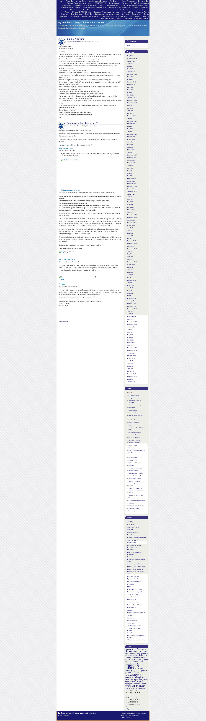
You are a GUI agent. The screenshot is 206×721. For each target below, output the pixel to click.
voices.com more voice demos (137, 500)
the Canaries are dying (134, 682)
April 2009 (130, 368)
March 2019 (130, 129)
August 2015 (131, 225)
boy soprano (134, 655)
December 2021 (132, 84)
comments (135, 657)
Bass (127, 655)
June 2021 (130, 87)
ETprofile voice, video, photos (137, 405)
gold (135, 659)
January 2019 (131, 131)
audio (139, 653)
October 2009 (131, 353)
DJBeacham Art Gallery (118, 3)
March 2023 (130, 69)
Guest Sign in (132, 542)
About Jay (130, 521)
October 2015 (131, 220)
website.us (131, 503)
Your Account (132, 596)
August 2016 (131, 194)
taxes (146, 680)
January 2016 (131, 212)
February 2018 (131, 149)
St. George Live (137, 677)
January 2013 (131, 282)
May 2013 (130, 272)
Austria (144, 653)
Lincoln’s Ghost (133, 445)
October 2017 (131, 160)
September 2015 (132, 222)
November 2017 (132, 157)
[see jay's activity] (66, 190)
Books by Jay (131, 535)
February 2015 (131, 241)
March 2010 (130, 340)
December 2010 (132, 322)
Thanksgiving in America (90, 16)
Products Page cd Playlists (135, 605)
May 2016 (130, 202)
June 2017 (130, 168)
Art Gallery (130, 529)
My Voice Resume (133, 470)
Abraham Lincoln (136, 651)
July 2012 (130, 288)
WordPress (131, 713)
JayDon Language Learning (70, 8)
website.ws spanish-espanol (136, 505)
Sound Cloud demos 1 (135, 475)
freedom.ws (132, 407)
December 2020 (132, 100)
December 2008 (132, 376)
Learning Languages (134, 442)
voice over (138, 685)
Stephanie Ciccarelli (66, 148)
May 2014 (130, 254)
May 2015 (130, 233)
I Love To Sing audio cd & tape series (134, 5)
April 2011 (130, 314)
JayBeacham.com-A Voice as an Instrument (81, 22)
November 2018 (132, 134)
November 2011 (131, 306)
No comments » (65, 118)
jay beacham (76, 190)
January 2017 (131, 181)
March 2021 (130, 95)
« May (127, 709)
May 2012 (130, 290)
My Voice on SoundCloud (135, 468)
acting (127, 653)
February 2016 (131, 209)
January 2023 (131, 71)
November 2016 (132, 186)
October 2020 (131, 105)
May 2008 (130, 379)
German (129, 659)
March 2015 (130, 238)
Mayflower (139, 668)
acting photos (132, 398)
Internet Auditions (75, 39)
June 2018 (130, 142)
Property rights (136, 673)
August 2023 (131, 61)
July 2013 (130, 267)
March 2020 (130, 113)
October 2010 (131, 327)
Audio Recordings (132, 532)
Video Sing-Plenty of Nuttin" (136, 495)
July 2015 (130, 228)
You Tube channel (134, 508)
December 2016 (132, 183)
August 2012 (131, 285)
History (140, 660)
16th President (130, 649)
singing (136, 675)
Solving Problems (132, 620)
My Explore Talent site (135, 462)
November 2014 (132, 243)
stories (127, 680)
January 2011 (131, 319)
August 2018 (131, 139)
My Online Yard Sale (83, 10)
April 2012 (130, 293)
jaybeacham (76, 41)
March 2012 (130, 295)
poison (128, 673)
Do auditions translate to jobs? (82, 123)
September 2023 (132, 58)
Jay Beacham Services (135, 432)
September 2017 (132, 162)
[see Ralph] (62, 252)
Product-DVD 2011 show (81, 12)
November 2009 (132, 350)
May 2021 (130, 89)
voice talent (130, 688)
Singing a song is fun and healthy (107, 14)
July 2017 (130, 165)
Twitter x (131, 492)
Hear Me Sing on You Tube (136, 415)
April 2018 (130, 147)
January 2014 (131, 259)
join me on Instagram (134, 437)
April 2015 (130, 236)
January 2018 (131, 152)
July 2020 (130, 108)
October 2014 (131, 246)
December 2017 (132, 155)
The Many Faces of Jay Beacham (114, 16)
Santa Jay (88, 14)
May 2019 (130, 126)
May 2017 (130, 170)
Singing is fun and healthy (136, 473)
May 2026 (130, 56)
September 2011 (132, 309)
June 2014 (130, 251)
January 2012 (131, 301)
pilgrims (135, 671)
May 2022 (130, 76)
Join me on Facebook (134, 434)
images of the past (134, 422)
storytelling (137, 679)
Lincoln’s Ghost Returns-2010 (94, 8)
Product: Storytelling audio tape (106, 12)
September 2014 (132, 249)
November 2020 (132, 102)
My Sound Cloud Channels (104, 10)
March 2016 (130, 207)
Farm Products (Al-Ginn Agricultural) (88, 5)
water (138, 688)
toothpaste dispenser (133, 684)
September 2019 (132, 123)
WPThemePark (125, 717)
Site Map (125, 14)
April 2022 (130, 79)
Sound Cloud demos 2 (135, 478)
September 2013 (132, 262)
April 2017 (130, 173)
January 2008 (131, 381)
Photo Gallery (142, 10)
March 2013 (130, 277)
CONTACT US (100, 3)
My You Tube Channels (125, 10)
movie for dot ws (133, 457)
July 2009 (130, 361)
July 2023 (130, 63)
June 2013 (130, 269)
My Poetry (131, 465)
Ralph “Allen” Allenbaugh (67, 259)
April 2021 (130, 92)
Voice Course (134, 16)
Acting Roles (131, 524)
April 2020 (130, 110)
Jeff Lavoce (62, 284)
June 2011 (130, 311)
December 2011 (131, 303)
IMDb (130, 425)
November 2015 (132, 217)
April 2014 (130, 256)
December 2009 (132, 348)
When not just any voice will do (136, 18)
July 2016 (130, 196)
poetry (144, 670)
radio (142, 673)
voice (128, 686)
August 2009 (131, 358)
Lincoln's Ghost (132, 667)
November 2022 (132, 74)
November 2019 (132, 121)
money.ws (131, 455)
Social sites (136, 14)
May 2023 (130, 66)
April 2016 (130, 204)
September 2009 (132, 355)
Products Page (127, 12)
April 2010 (130, 337)
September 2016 (132, 191)
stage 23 (131, 485)
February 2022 (131, 82)
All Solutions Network (133, 527)
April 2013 (130, 275)
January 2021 (131, 97)
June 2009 (130, 363)
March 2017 (130, 176)
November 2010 (132, 324)
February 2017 (131, 178)
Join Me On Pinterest (134, 440)
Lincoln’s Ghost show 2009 (119, 8)
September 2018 (132, 136)
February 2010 (131, 342)
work (143, 688)
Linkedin (131, 448)
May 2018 (130, 144)
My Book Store (133, 460)
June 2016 (130, 199)
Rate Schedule (76, 14)
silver (130, 675)
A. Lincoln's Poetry (134, 395)
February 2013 (131, 280)
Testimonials (74, 16)
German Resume (112, 5)
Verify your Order (133, 594)
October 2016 (131, 189)
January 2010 (131, 345)
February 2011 (131, 316)
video (144, 684)
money (128, 670)
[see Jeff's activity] (62, 279)
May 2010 (130, 335)
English (142, 657)
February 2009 (131, 374)
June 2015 (130, 230)
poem (139, 671)
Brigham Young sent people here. (79, 3)
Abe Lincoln (142, 649)
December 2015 (132, 215)
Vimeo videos (132, 497)
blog (98, 41)
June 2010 (130, 332)
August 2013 (131, 264)
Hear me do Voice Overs (135, 413)
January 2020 (131, 118)
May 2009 (130, 366)
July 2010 (130, 329)
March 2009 (130, 371)
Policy (67, 12)
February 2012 (131, 298)
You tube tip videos (134, 511)
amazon (133, 653)
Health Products (133, 410)
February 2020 (131, 116)
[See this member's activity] (69, 160)
